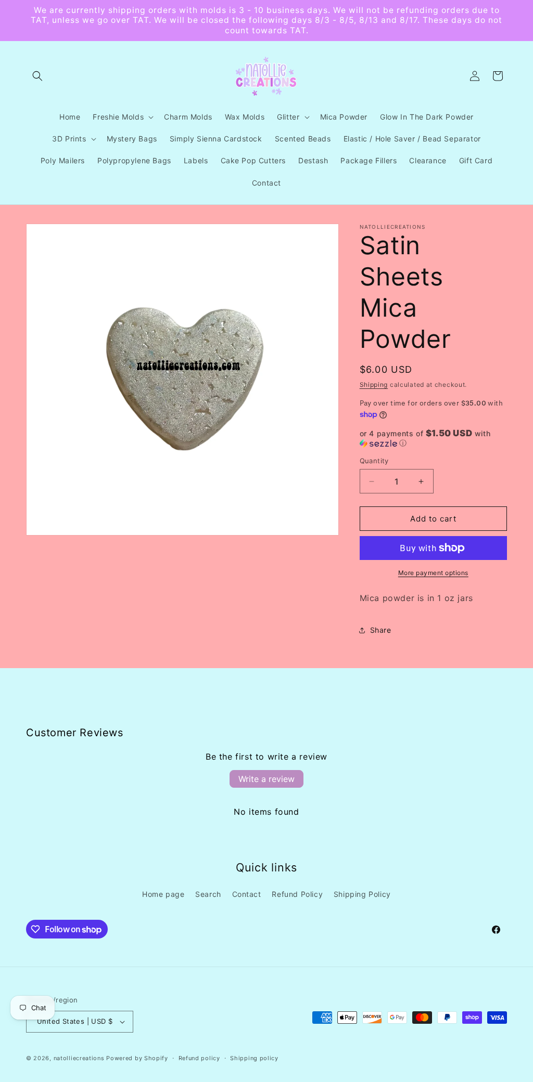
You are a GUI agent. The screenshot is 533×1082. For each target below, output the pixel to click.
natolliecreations (79, 1058)
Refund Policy (297, 894)
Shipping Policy (362, 894)
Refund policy (199, 1058)
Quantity (374, 461)
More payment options (433, 573)
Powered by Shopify (137, 1058)
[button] (37, 75)
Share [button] (380, 629)
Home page (163, 894)
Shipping (374, 384)
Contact (246, 894)
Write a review (266, 779)
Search (208, 894)
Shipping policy (254, 1058)
